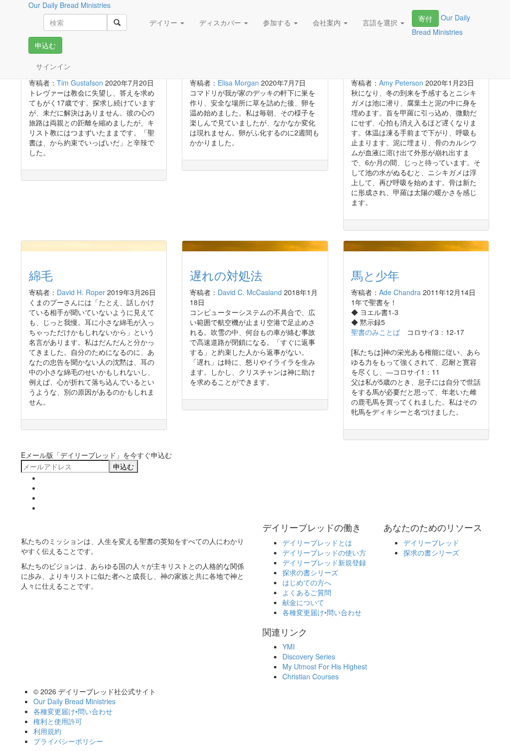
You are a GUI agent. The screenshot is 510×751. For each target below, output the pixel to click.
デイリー (164, 22)
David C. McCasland (250, 292)
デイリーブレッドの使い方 (324, 552)
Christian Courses (310, 676)
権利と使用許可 (57, 721)
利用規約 (47, 731)
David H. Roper (81, 292)
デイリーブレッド (431, 542)
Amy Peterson (401, 83)
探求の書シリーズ (310, 572)
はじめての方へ (306, 582)
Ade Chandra (400, 292)
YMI (288, 646)
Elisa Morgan (238, 83)
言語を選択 (381, 22)
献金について (303, 602)
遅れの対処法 (226, 275)
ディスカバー (221, 22)
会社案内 (328, 22)
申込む (45, 45)
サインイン (53, 66)
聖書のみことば (375, 332)
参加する (278, 22)
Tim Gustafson (80, 83)
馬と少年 (375, 275)
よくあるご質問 (306, 592)
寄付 (425, 18)
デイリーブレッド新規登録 (324, 562)
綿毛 (41, 275)
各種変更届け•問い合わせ (322, 612)
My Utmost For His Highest (324, 666)
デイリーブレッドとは (317, 542)
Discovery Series (308, 656)
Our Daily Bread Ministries (74, 701)
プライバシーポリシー (68, 741)
